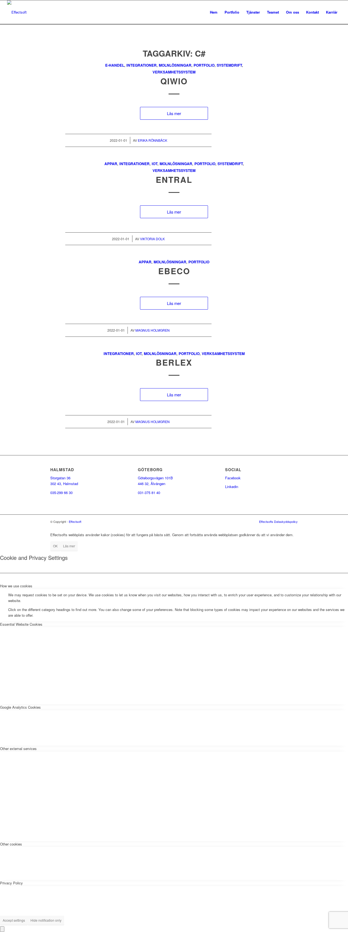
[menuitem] (213, 12)
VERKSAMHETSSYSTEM (174, 72)
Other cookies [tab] (11, 844)
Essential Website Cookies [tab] (21, 624)
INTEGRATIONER (141, 65)
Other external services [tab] (18, 748)
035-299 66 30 (61, 492)
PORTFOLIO (204, 65)
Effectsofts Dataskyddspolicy (278, 521)
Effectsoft (75, 521)
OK (55, 546)
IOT (154, 163)
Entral (174, 179)
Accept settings (14, 920)
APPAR (110, 163)
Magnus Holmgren (152, 330)
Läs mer (174, 113)
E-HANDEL (114, 65)
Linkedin (231, 486)
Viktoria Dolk (152, 238)
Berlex (174, 362)
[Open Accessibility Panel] (2, 929)
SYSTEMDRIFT (229, 65)
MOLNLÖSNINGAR (175, 65)
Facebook (233, 477)
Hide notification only (45, 920)
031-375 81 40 (149, 492)
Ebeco (174, 271)
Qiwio (174, 81)
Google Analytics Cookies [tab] (20, 707)
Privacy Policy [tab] (11, 882)
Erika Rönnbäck (152, 140)
